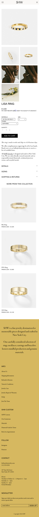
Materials (5, 117)
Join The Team (6, 401)
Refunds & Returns (7, 380)
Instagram (4, 445)
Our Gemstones (6, 419)
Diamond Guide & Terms (9, 428)
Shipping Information (8, 376)
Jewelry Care (5, 388)
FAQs (3, 397)
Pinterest (4, 450)
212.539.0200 (6, 465)
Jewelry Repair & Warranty (9, 393)
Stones (4, 121)
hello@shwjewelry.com (8, 463)
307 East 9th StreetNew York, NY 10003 (8, 471)
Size (19, 117)
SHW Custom (6, 415)
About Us (4, 371)
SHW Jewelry (8, 154)
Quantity (4, 127)
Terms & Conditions (7, 384)
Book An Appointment (8, 432)
